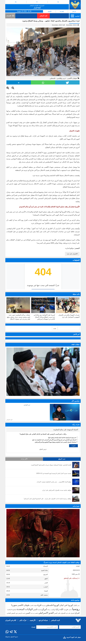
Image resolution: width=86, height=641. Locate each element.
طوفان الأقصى (72, 78)
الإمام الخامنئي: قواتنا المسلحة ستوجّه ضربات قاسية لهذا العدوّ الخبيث (51, 465)
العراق (77, 613)
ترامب (53, 609)
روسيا (76, 609)
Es (58, 1)
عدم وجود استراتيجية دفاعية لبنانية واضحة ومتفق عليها (62, 437)
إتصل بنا (62, 11)
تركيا (58, 609)
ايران (44, 609)
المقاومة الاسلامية (11, 609)
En (15, 1)
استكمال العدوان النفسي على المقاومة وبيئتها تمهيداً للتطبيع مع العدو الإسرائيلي (55, 442)
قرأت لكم (23, 620)
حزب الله (64, 609)
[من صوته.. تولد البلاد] (43, 533)
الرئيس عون (19, 613)
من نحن (74, 11)
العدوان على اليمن (59, 613)
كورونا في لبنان (66, 605)
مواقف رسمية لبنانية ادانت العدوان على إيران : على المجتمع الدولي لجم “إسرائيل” (47, 498)
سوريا (14, 605)
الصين (27, 613)
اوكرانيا (39, 609)
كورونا (56, 605)
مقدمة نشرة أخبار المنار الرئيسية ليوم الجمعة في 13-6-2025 (53, 473)
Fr (37, 1)
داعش (70, 609)
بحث (54, 328)
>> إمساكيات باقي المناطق (72, 578)
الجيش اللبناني (11, 613)
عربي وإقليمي (61, 78)
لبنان (75, 605)
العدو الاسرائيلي (46, 613)
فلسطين (52, 78)
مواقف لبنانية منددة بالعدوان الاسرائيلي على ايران (56, 490)
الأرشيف (49, 11)
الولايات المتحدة (25, 609)
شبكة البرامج (43, 620)
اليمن (35, 609)
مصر (78, 605)
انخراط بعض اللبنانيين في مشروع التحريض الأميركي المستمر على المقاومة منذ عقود (54, 440)
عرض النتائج (43, 449)
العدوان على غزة (72, 254)
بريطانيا (49, 609)
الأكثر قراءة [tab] (24, 459)
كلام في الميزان (10, 620)
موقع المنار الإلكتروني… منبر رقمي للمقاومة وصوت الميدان (54, 482)
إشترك (33, 627)
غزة (39, 604)
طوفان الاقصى (33, 605)
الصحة (23, 613)
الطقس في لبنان (34, 613)
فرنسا (43, 605)
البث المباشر (43, 16)
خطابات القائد (75, 344)
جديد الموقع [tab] (61, 459)
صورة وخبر (76, 506)
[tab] (43, 430)
